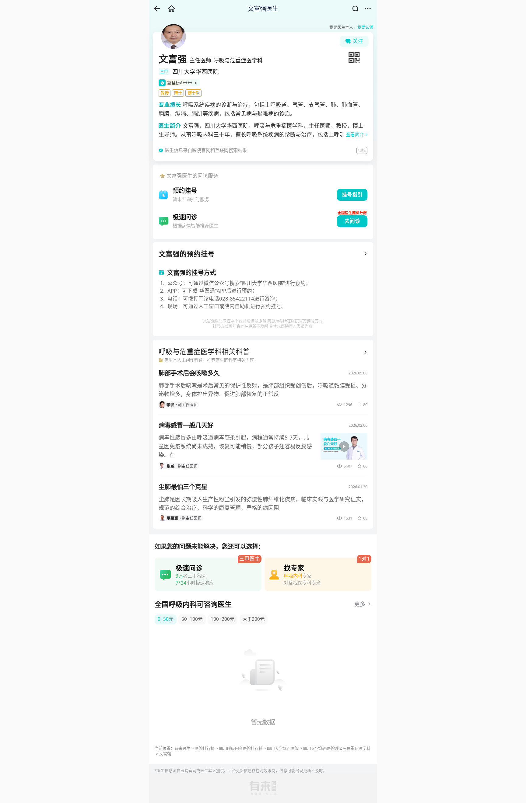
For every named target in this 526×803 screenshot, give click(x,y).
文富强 (165, 753)
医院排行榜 (205, 748)
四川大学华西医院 (283, 748)
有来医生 (182, 748)
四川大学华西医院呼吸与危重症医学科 (336, 748)
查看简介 (355, 134)
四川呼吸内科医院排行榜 (241, 748)
